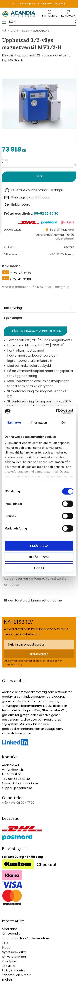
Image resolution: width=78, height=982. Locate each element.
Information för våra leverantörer (26, 938)
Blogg (6, 947)
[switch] (67, 503)
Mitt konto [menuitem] (50, 15)
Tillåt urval (39, 557)
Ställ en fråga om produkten (35, 331)
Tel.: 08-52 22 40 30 (16, 779)
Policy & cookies (13, 970)
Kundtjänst (10, 961)
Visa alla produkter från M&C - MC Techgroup (35, 287)
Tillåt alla (39, 545)
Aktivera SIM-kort (14, 957)
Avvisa (39, 568)
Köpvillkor (8, 966)
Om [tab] (63, 422)
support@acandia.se (17, 788)
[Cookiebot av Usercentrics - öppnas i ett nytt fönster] (56, 411)
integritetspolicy (13, 664)
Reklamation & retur (16, 975)
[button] (5, 23)
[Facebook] (15, 744)
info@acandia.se (25, 783)
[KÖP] (39, 177)
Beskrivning (13, 308)
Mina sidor (9, 929)
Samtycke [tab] (14, 422)
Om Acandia (11, 934)
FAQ (5, 943)
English (7, 980)
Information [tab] (39, 422)
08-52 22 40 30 (46, 213)
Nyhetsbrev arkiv (14, 952)
